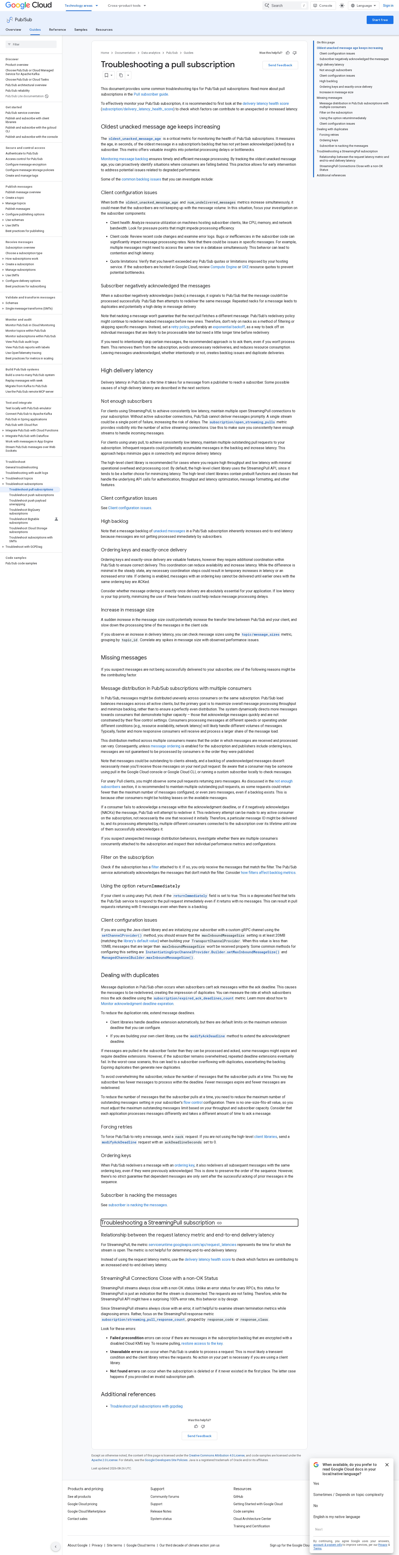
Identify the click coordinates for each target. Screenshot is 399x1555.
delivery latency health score (266, 103)
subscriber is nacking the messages (137, 1205)
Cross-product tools (124, 5)
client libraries (265, 1136)
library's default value (141, 941)
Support (156, 1504)
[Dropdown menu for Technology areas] (98, 5)
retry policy (180, 327)
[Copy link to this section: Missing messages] (151, 658)
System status (161, 1519)
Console (325, 5)
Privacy (97, 1545)
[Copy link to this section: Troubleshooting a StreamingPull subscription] (219, 1223)
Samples (81, 29)
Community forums (165, 1496)
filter (155, 867)
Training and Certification (251, 1526)
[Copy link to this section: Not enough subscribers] (156, 401)
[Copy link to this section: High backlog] (132, 521)
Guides (35, 29)
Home (105, 52)
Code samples (243, 1511)
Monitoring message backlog (124, 159)
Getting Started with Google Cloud (258, 1504)
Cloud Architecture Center (252, 1519)
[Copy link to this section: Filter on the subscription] (158, 857)
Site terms (114, 1545)
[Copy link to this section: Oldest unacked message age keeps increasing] (224, 127)
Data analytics (151, 52)
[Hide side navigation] (55, 1546)
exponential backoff (229, 327)
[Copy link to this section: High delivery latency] (157, 371)
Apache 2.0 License (104, 1460)
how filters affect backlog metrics (268, 872)
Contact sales (78, 1519)
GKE (245, 267)
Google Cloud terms (141, 1545)
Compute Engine (224, 267)
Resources (104, 29)
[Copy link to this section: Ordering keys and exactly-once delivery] (191, 550)
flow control (193, 1102)
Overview (13, 29)
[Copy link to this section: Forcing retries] (137, 1127)
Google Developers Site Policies (166, 1460)
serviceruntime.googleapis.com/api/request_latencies (192, 1244)
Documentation (125, 52)
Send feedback (280, 65)
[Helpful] (287, 52)
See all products (79, 1496)
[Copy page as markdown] (121, 75)
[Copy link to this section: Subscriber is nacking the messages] (181, 1195)
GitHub (238, 1496)
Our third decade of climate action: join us (190, 1545)
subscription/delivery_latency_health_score (137, 109)
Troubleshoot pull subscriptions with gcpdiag (146, 1406)
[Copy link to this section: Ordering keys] (135, 1156)
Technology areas (79, 5)
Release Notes (161, 1511)
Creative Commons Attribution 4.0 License (217, 1455)
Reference (57, 29)
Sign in (388, 5)
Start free (380, 20)
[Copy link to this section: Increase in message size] (158, 610)
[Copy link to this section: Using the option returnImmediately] (184, 886)
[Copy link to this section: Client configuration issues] (161, 193)
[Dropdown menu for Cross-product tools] (146, 5)
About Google (78, 1545)
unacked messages (169, 531)
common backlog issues (141, 179)
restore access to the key (202, 1343)
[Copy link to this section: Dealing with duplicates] (163, 975)
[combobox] (285, 5)
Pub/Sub (23, 20)
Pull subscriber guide (151, 94)
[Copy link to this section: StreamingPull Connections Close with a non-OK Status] (222, 1278)
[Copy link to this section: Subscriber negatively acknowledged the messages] (215, 286)
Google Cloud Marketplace (87, 1511)
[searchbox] (31, 44)
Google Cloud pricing (82, 1504)
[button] (30, 198)
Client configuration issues (129, 508)
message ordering (165, 746)
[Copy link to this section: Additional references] (160, 1395)
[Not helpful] (294, 52)
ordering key (184, 1165)
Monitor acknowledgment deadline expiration (137, 1004)
